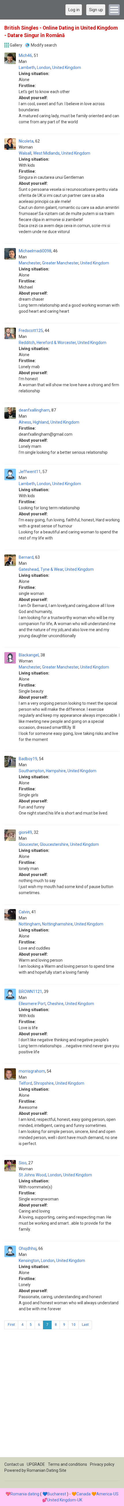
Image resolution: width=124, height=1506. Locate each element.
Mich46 (25, 55)
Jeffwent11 (30, 471)
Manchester (29, 263)
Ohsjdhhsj (28, 1248)
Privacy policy (102, 1464)
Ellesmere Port (32, 1003)
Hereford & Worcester (56, 342)
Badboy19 (28, 758)
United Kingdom (66, 67)
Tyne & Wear (51, 569)
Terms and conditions (67, 1464)
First (11, 1325)
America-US (107, 1494)
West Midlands (46, 153)
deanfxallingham (34, 410)
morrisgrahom (32, 1071)
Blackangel (29, 655)
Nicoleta (26, 141)
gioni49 (25, 832)
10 (74, 1325)
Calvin (24, 912)
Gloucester (28, 844)
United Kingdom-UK (64, 1500)
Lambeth (27, 67)
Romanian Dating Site (46, 1470)
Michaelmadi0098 (35, 251)
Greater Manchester (60, 263)
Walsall (25, 153)
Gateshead (29, 569)
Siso (23, 1163)
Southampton (31, 771)
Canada (83, 1494)
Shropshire (44, 1083)
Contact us (14, 1464)
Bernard (26, 557)
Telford (25, 1083)
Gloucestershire (54, 844)
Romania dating (24, 1494)
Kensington (29, 1260)
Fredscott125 (31, 330)
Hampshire (56, 771)
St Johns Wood (32, 1175)
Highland (41, 422)
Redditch (27, 342)
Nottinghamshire (57, 924)
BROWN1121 (30, 991)
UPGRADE (36, 1464)
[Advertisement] (62, 1395)
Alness (25, 422)
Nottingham (29, 924)
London (43, 67)
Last (85, 1325)
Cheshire (55, 1003)
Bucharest (56, 1494)
